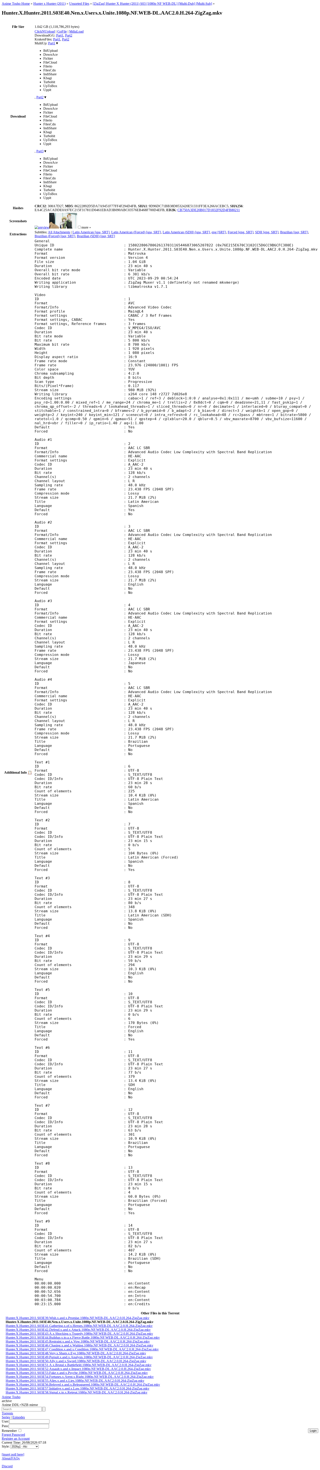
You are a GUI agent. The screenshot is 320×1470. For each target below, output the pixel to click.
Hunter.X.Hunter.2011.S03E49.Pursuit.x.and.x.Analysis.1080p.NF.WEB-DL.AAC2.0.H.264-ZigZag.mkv (79, 1357)
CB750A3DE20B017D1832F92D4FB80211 (208, 210)
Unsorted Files (79, 3)
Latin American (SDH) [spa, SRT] (186, 232)
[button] (79, 227)
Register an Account (16, 1438)
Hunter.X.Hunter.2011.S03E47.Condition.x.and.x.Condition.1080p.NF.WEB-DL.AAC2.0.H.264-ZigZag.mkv (82, 1349)
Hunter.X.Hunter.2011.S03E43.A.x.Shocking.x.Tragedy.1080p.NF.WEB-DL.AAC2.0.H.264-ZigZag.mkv (79, 1333)
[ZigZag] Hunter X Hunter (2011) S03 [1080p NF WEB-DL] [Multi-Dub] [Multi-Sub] (152, 3)
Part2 (68, 35)
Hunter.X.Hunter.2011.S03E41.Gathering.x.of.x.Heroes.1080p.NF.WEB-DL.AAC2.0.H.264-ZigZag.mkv (79, 1326)
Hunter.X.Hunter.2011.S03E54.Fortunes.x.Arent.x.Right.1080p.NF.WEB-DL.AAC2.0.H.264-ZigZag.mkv (80, 1377)
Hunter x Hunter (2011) (49, 3)
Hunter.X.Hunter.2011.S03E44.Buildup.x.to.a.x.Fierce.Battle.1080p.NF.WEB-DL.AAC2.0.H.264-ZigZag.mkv (83, 1337)
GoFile (62, 31)
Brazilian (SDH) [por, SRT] (96, 236)
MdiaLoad (76, 31)
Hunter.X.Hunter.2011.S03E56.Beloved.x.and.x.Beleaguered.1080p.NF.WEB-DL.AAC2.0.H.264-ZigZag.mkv (83, 1384)
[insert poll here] (13, 1454)
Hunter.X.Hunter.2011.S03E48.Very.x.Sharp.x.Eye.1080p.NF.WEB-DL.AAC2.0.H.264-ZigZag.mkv (76, 1353)
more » (86, 227)
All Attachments (59, 232)
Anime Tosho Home (16, 3)
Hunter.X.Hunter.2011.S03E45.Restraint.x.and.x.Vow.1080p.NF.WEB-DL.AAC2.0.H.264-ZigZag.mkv (78, 1341)
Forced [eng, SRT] (240, 232)
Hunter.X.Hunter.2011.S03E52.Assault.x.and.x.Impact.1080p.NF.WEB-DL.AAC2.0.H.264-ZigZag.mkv (78, 1369)
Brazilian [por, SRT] (294, 232)
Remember (10, 1431)
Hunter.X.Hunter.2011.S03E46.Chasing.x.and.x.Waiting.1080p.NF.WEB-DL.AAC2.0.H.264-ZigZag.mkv (79, 1345)
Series (6, 1417)
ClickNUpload (45, 31)
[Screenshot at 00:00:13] (42, 227)
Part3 (40, 151)
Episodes (18, 1417)
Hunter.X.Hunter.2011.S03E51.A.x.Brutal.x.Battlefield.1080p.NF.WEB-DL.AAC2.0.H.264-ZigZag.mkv (79, 1365)
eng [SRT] (219, 232)
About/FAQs (11, 1458)
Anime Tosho (11, 1397)
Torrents (7, 1413)
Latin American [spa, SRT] (90, 232)
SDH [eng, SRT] (266, 232)
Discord (7, 1466)
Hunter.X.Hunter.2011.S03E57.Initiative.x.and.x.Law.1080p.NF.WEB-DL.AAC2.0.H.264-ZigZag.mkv (77, 1388)
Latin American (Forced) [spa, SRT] (136, 232)
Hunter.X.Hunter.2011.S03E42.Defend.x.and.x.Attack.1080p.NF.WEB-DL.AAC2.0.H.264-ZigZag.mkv (78, 1330)
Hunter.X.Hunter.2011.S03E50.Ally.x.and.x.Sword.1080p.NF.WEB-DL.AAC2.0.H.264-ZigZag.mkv (76, 1361)
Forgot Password (13, 1434)
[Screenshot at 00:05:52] (63, 227)
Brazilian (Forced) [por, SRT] (55, 236)
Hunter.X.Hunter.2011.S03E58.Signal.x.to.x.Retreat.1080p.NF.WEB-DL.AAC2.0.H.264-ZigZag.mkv (76, 1392)
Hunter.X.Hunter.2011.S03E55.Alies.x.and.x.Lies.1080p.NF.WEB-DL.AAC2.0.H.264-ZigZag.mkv (75, 1380)
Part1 (59, 35)
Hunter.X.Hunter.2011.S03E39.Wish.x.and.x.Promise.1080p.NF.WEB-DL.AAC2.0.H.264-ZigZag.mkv (77, 1318)
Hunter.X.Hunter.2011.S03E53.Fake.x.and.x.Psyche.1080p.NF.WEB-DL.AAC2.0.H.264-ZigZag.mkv (77, 1373)
